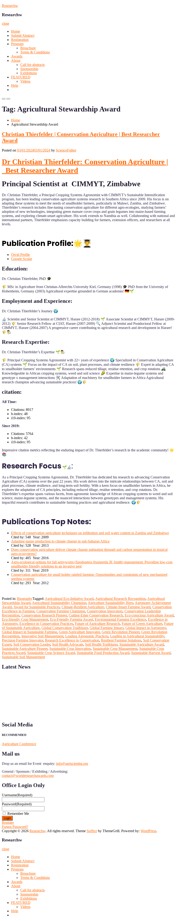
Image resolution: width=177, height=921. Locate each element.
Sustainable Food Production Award (103, 653)
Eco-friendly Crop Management (25, 619)
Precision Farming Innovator (22, 640)
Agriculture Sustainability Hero (110, 603)
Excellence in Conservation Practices (46, 624)
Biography (24, 599)
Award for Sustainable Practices (36, 607)
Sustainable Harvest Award (151, 653)
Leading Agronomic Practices (86, 636)
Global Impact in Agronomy (145, 628)
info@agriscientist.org (72, 764)
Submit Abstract (22, 35)
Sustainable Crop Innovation (70, 649)
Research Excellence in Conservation (72, 640)
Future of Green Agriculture (142, 624)
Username (17, 795)
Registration (20, 40)
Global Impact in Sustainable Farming (29, 632)
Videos (25, 81)
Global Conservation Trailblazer (64, 628)
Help (14, 85)
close (5, 23)
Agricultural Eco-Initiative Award (69, 599)
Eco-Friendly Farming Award (71, 619)
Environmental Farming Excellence (120, 619)
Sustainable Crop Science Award (51, 653)
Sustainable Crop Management (115, 649)
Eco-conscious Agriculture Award (149, 615)
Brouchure (28, 48)
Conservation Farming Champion (60, 611)
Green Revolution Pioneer (120, 632)
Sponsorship (29, 69)
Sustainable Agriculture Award (141, 644)
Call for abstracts (32, 65)
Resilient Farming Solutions (121, 640)
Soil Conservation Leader (31, 644)
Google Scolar (21, 259)
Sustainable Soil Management (23, 657)
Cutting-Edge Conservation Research (96, 615)
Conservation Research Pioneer (44, 615)
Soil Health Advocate (67, 644)
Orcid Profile (20, 255)
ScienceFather (66, 150)
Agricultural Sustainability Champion (59, 603)
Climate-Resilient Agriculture (83, 607)
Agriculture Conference (19, 744)
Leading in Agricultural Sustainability (137, 636)
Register (8, 823)
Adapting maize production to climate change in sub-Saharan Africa (60, 541)
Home (15, 31)
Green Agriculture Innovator (79, 632)
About (15, 60)
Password (17, 804)
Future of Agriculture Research (97, 624)
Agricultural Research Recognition (120, 599)
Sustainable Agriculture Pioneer (24, 649)
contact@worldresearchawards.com (28, 776)
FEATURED (20, 77)
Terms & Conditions (35, 52)
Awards (16, 56)
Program (17, 44)
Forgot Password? (15, 827)
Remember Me (18, 814)
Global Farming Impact (107, 628)
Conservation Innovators (105, 611)
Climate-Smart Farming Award (128, 607)
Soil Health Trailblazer (101, 644)
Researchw (10, 6)
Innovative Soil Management (42, 636)
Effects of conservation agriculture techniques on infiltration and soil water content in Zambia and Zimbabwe (90, 533)
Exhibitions (28, 73)
